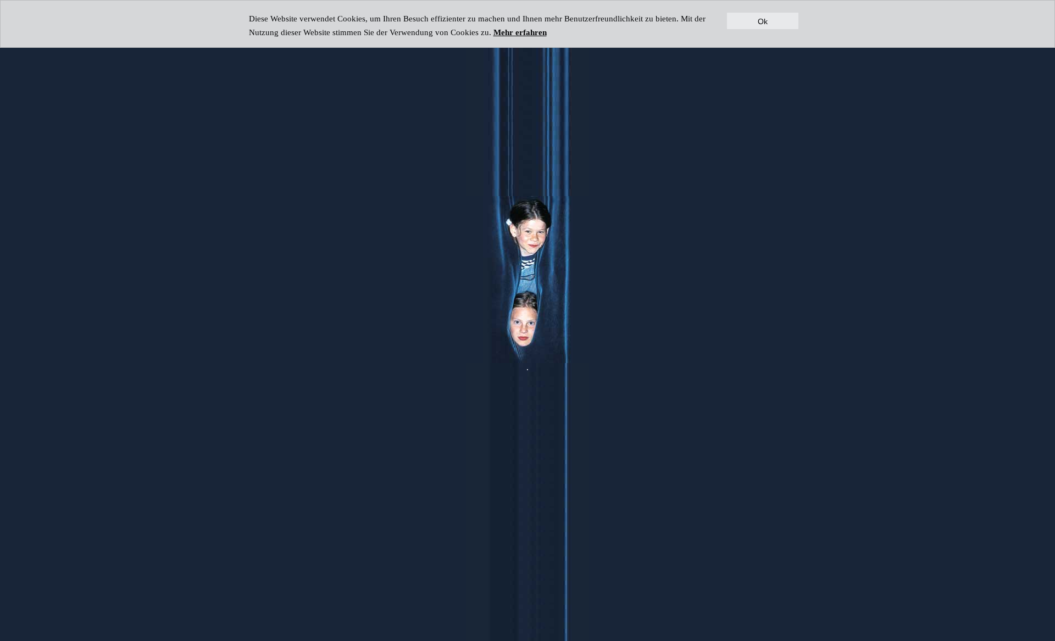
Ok (763, 20)
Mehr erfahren (520, 31)
